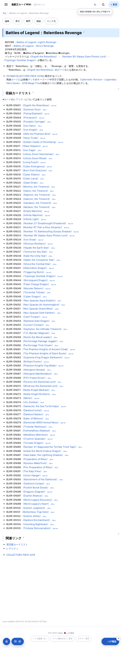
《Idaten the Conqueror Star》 (39, 259)
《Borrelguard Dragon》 (35, 280)
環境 (54, 79)
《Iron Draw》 (30, 239)
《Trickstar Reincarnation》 (36, 528)
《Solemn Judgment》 (34, 507)
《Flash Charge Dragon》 (36, 284)
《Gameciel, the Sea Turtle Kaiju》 (41, 406)
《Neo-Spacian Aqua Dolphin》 (39, 300)
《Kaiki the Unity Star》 (35, 255)
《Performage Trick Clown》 (38, 345)
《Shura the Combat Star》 (37, 263)
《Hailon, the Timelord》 (35, 190)
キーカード (43, 79)
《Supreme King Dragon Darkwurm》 (43, 357)
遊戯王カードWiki (21, 4)
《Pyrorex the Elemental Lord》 (39, 381)
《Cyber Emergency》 (33, 166)
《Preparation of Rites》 (35, 459)
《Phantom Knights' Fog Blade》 (40, 365)
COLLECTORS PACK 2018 (28, 75)
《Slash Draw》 (30, 182)
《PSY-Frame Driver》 (34, 377)
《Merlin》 (28, 398)
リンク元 (51, 21)
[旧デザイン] (39, 4)
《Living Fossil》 (30, 162)
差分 (17, 21)
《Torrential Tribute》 (34, 292)
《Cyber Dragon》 (32, 296)
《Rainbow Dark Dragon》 (36, 320)
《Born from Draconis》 (34, 170)
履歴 (28, 21)
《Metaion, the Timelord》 (36, 207)
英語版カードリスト (17, 544)
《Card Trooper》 (32, 316)
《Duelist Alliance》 (33, 495)
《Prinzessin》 (30, 117)
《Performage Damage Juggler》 (40, 341)
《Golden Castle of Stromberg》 (39, 142)
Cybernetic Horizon (91, 79)
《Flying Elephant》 (33, 113)
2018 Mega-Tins (31, 83)
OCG (9, 75)
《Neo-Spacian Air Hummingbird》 (41, 304)
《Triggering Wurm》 (34, 272)
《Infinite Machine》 (33, 215)
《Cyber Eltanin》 (31, 174)
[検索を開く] (103, 4)
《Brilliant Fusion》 (32, 361)
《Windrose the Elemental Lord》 (40, 385)
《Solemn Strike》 (31, 516)
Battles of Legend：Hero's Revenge (34, 45)
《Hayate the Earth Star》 (36, 247)
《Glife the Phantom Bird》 (37, 133)
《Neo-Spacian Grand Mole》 (37, 308)
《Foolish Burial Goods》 (36, 487)
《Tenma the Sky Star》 (35, 251)
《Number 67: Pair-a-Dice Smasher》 (42, 227)
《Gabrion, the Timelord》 (36, 198)
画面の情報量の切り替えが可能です (95, 11)
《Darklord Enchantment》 (36, 520)
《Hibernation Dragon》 (34, 267)
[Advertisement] (33, 589)
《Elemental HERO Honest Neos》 (41, 422)
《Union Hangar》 (32, 475)
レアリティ (19, 99)
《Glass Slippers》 (31, 145)
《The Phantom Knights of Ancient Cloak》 (45, 349)
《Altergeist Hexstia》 (34, 369)
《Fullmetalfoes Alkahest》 (36, 430)
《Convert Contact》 (33, 324)
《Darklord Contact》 (34, 483)
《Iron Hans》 (29, 125)
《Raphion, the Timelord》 (36, 194)
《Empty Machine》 (33, 211)
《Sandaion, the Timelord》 (37, 202)
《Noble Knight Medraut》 (36, 389)
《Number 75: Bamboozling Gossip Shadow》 (47, 231)
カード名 (62, 69)
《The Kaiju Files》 (32, 471)
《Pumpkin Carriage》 (34, 121)
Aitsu (60, 633)
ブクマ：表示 (83, 638)
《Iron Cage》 (29, 150)
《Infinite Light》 (31, 219)
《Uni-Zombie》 (31, 402)
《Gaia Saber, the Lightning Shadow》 (43, 455)
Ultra (44, 110)
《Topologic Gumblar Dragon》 (20, 60)
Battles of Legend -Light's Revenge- (37, 42)
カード (14, 79)
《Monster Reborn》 (33, 288)
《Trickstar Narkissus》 (35, 426)
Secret (53, 106)
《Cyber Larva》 (30, 178)
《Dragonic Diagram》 (34, 491)
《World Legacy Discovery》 (37, 499)
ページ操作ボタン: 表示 (62, 638)
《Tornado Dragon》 (33, 442)
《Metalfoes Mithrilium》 (35, 434)
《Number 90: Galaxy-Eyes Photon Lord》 (84, 56)
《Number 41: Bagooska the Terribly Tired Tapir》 (50, 446)
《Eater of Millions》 (33, 418)
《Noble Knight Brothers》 (36, 394)
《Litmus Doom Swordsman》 (38, 154)
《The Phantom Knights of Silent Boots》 (45, 353)
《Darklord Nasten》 (33, 414)
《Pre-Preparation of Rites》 (38, 467)
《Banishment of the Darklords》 (40, 479)
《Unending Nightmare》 (35, 524)
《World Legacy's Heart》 (36, 503)
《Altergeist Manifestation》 (37, 373)
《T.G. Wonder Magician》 (36, 333)
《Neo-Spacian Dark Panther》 (39, 312)
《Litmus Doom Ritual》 (34, 158)
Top (4, 13)
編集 (7, 21)
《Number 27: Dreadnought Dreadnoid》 (44, 223)
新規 (115, 4)
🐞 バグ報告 (69, 633)
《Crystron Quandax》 (34, 438)
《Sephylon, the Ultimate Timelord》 (42, 329)
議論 (38, 21)
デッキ (31, 79)
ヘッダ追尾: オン (40, 638)
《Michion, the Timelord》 (36, 186)
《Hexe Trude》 (31, 137)
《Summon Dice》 (32, 109)
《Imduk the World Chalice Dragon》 (42, 451)
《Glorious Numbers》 (34, 243)
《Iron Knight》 (30, 129)
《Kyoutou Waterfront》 (35, 463)
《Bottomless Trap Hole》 (35, 511)
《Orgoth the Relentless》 (43, 56)
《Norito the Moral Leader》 (37, 337)
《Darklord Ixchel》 (32, 410)
